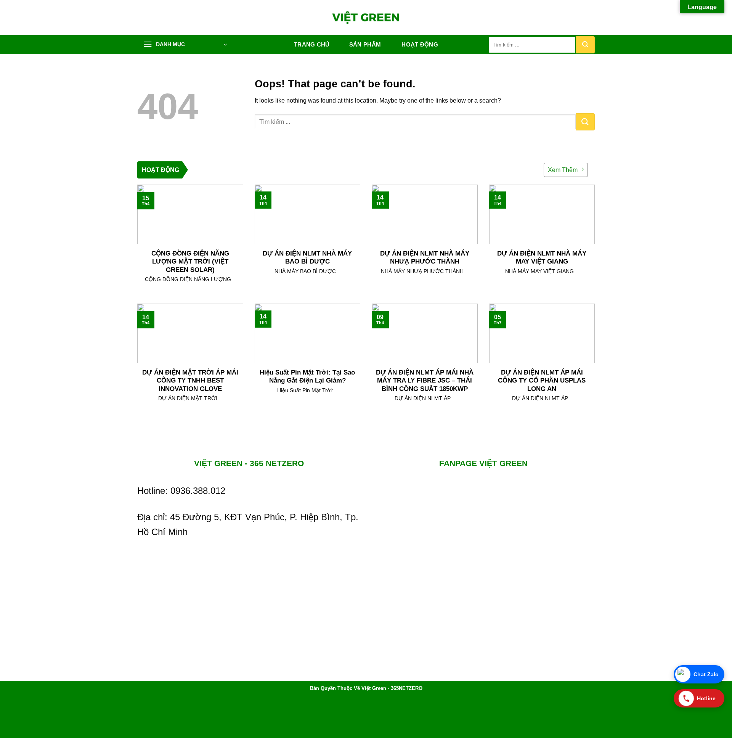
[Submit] (585, 44)
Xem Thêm (563, 170)
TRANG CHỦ (312, 44)
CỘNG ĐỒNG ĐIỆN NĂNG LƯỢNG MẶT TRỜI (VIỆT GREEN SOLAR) (190, 261)
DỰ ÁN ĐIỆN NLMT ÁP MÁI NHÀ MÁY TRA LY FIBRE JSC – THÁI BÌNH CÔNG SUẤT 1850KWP (425, 380)
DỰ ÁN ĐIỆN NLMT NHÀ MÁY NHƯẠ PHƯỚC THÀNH (424, 257)
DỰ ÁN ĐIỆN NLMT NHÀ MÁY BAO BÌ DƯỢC (307, 257)
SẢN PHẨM (365, 44)
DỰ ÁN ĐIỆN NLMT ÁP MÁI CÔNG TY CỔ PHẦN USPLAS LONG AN (542, 380)
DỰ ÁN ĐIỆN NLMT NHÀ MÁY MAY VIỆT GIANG (541, 257)
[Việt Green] (366, 17)
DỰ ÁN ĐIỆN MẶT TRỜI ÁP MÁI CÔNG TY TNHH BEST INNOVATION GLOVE (190, 380)
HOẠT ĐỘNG (419, 44)
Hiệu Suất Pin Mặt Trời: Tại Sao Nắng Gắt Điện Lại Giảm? (307, 376)
